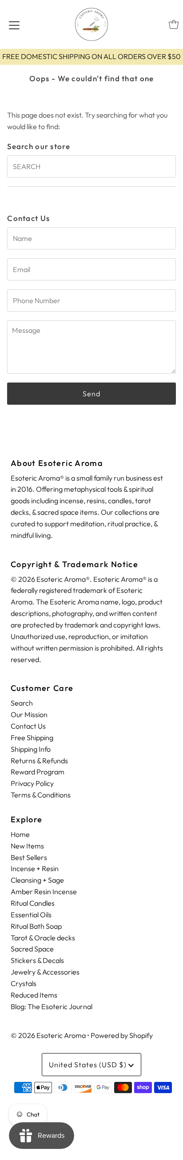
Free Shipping (32, 737)
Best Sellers (29, 857)
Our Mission (29, 714)
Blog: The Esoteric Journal (51, 1006)
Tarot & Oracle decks (43, 937)
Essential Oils (31, 914)
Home (20, 834)
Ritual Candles (33, 903)
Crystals (23, 983)
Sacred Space (32, 948)
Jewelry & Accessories (45, 971)
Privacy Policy (32, 783)
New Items (27, 845)
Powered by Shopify (122, 1035)
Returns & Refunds (39, 760)
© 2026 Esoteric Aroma (48, 1035)
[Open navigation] (14, 24)
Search (22, 702)
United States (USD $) (88, 1064)
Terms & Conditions (41, 794)
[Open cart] (174, 24)
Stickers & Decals (37, 960)
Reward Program (37, 771)
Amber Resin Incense (44, 891)
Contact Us (28, 726)
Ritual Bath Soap (36, 926)
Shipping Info (31, 749)
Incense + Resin (35, 868)
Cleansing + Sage (37, 880)
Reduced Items (34, 994)
